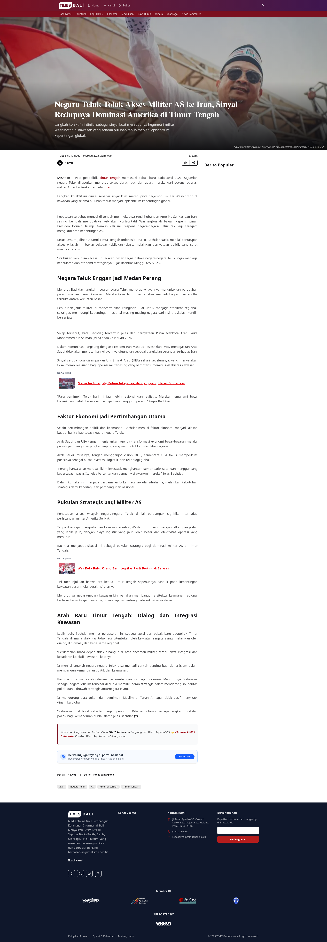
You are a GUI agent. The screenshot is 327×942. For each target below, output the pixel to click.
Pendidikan (127, 14)
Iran (108, 187)
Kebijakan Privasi (78, 936)
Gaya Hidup (144, 14)
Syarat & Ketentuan (104, 936)
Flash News (65, 14)
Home (95, 5)
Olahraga (172, 14)
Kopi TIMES (96, 14)
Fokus (127, 5)
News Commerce (191, 14)
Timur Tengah (109, 178)
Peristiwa (81, 14)
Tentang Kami (126, 936)
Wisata (159, 14)
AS (92, 786)
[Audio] (186, 163)
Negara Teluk (77, 786)
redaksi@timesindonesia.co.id (189, 836)
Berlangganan (238, 839)
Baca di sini (184, 756)
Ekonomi (112, 14)
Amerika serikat (108, 786)
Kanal (111, 5)
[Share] (194, 163)
